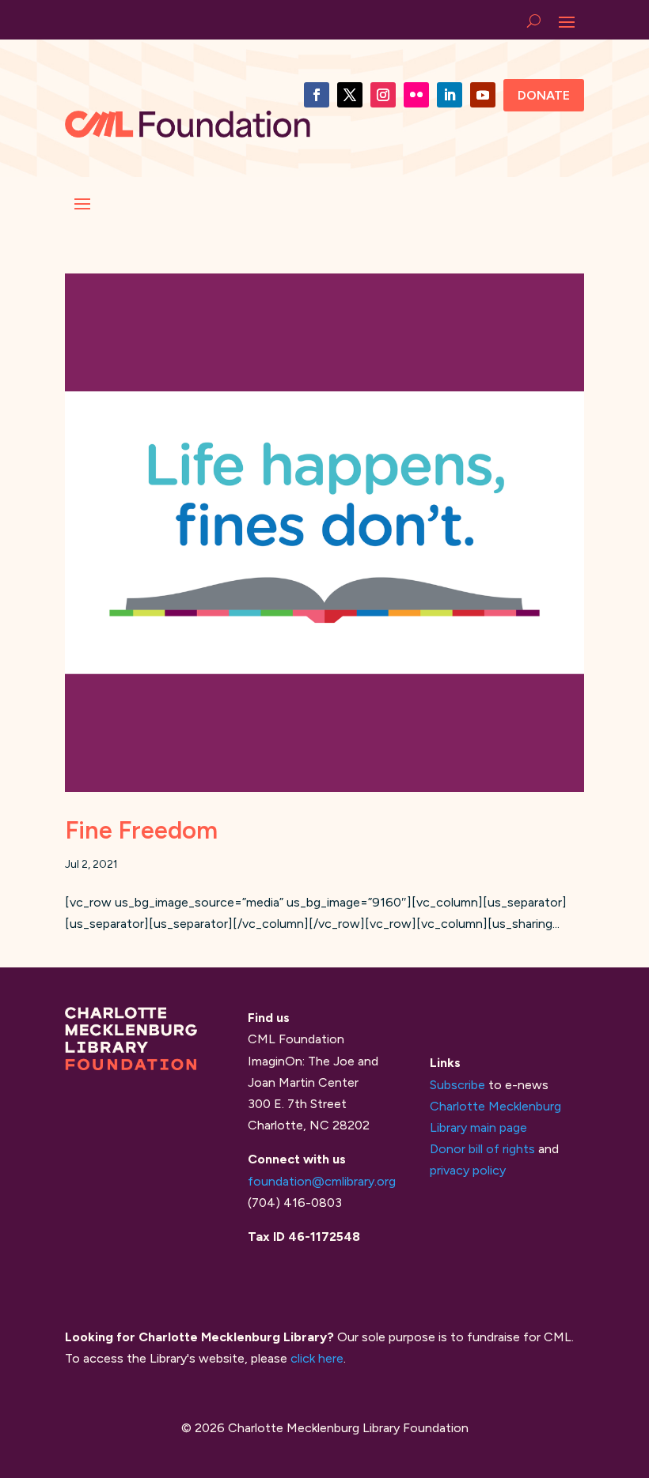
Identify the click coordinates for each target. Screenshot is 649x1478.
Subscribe (457, 1084)
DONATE (544, 95)
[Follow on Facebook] (316, 94)
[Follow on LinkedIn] (449, 94)
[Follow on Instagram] (383, 94)
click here (316, 1358)
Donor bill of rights (482, 1148)
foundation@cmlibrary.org (322, 1181)
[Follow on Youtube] (482, 94)
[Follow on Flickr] (416, 94)
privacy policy (468, 1170)
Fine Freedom (141, 830)
